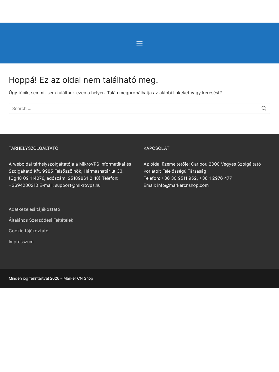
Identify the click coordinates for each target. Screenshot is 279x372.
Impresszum (21, 241)
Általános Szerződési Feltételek (41, 220)
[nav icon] (139, 43)
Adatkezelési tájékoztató (34, 209)
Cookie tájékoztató (28, 230)
